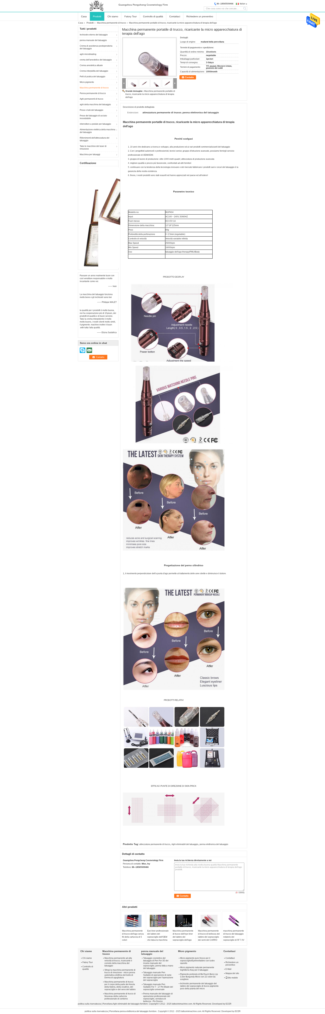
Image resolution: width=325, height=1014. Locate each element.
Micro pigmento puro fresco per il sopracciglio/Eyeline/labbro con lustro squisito (197, 960)
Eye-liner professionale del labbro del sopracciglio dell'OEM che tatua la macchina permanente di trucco (158, 937)
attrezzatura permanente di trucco (154, 844)
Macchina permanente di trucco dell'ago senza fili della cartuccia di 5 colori (133, 935)
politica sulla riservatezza (89, 1004)
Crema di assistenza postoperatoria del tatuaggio (96, 47)
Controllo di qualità (153, 16)
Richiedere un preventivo (199, 16)
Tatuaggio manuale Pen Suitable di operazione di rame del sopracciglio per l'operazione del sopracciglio (158, 976)
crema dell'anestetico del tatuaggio (96, 60)
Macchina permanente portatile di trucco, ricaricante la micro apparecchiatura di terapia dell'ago (150, 94)
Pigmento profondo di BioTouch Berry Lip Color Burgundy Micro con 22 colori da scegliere (199, 976)
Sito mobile (233, 978)
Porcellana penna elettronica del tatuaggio (128, 1011)
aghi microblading (88, 54)
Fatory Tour (130, 16)
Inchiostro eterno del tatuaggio (94, 35)
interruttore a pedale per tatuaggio (95, 124)
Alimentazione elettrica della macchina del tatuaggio (97, 130)
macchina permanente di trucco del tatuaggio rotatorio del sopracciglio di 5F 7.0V (233, 935)
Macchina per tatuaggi (90, 154)
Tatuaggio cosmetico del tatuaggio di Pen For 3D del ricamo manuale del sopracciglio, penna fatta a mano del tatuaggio (158, 963)
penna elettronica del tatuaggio (214, 844)
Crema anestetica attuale (91, 65)
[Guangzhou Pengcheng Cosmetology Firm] (96, 6)
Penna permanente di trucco (93, 93)
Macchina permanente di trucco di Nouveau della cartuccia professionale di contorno (120, 996)
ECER (228, 1004)
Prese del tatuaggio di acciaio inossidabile (93, 117)
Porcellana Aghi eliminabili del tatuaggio (121, 1004)
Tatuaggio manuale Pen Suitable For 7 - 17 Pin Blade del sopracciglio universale (158, 987)
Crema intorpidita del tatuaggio (94, 71)
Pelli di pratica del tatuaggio (92, 76)
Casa (84, 16)
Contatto (189, 77)
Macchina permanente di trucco (111, 23)
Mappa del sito (232, 973)
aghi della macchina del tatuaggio (95, 104)
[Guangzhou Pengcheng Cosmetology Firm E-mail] (129, 871)
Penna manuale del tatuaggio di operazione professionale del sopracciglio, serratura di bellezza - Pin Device (158, 997)
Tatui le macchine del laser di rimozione (93, 147)
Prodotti (97, 16)
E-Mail (228, 969)
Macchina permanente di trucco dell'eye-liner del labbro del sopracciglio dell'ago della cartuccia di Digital (184, 937)
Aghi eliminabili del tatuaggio (184, 844)
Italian (242, 4)
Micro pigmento (87, 82)
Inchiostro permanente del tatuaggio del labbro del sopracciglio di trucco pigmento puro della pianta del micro (199, 986)
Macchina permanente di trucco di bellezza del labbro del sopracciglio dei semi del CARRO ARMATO (209, 937)
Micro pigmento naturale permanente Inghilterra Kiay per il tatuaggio (197, 968)
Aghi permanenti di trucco (91, 99)
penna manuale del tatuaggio (93, 40)
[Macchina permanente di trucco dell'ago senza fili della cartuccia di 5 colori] (133, 920)
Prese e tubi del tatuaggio (91, 110)
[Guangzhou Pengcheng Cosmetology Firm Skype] (125, 871)
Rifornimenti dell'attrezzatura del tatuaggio (94, 139)
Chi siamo (112, 16)
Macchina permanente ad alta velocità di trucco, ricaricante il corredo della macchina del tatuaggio (118, 962)
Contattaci (174, 16)
